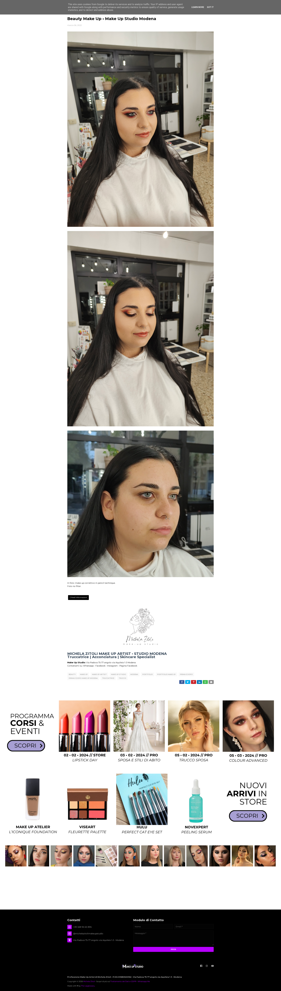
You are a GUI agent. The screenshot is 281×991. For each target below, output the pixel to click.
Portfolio (147, 674)
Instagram (112, 665)
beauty (72, 674)
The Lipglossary (88, 986)
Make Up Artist (99, 674)
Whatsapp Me (144, 981)
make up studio (118, 674)
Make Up (84, 674)
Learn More (197, 7)
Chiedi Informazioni (78, 597)
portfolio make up (166, 674)
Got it (210, 7)
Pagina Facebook (128, 665)
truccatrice (108, 678)
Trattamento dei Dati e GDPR (123, 981)
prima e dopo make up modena (83, 678)
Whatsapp (88, 665)
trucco (122, 678)
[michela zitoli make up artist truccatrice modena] (140, 865)
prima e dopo (186, 674)
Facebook (100, 665)
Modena (134, 674)
